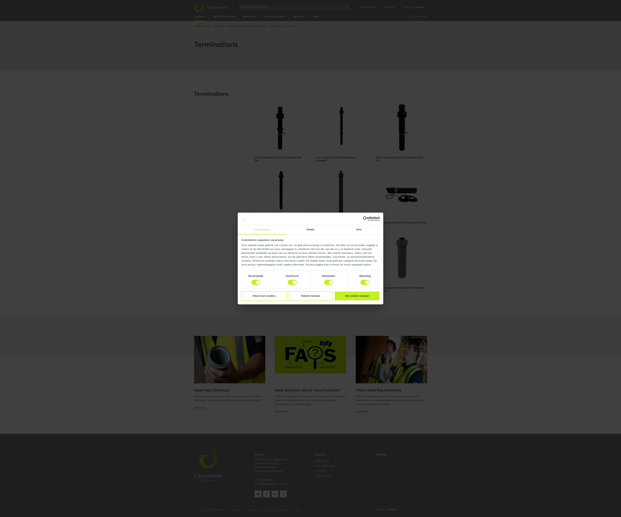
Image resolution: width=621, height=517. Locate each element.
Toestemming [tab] (262, 229)
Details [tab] (311, 229)
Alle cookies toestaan (357, 295)
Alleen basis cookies (264, 295)
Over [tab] (359, 229)
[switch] (292, 282)
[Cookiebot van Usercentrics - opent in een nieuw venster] (365, 218)
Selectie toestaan (310, 295)
